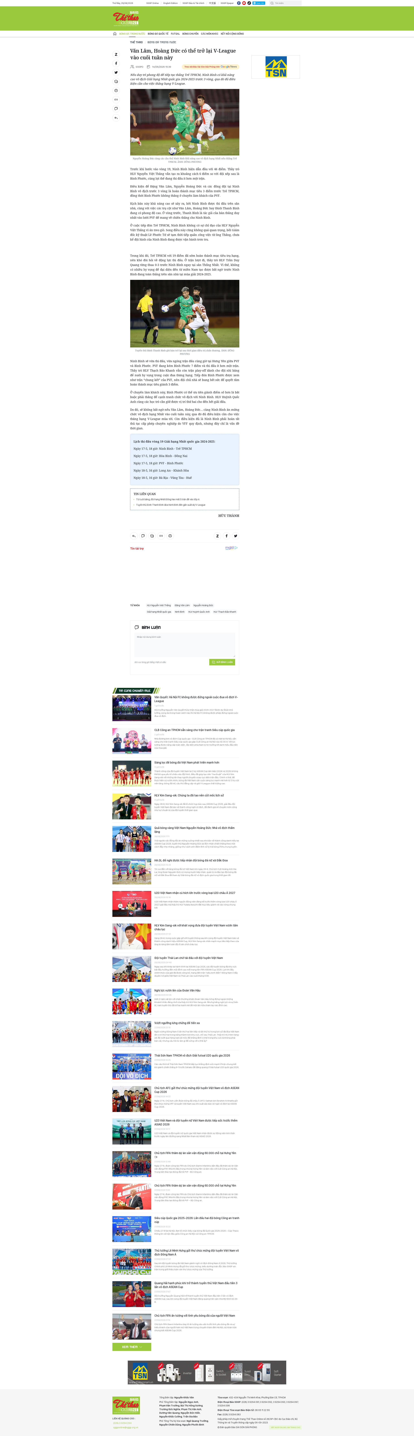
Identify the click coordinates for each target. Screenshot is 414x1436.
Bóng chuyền (190, 33)
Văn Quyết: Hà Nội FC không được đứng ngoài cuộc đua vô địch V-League (196, 699)
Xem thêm (130, 1347)
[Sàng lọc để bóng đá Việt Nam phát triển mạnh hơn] (131, 774)
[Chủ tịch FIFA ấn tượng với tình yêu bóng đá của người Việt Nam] (131, 1327)
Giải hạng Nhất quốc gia (159, 611)
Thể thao (136, 42)
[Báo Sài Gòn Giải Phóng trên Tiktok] (249, 3)
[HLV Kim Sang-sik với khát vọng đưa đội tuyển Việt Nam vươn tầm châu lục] (131, 936)
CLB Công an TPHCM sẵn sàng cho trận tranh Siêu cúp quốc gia (194, 730)
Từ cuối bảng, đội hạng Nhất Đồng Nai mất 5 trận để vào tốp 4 (168, 499)
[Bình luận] (116, 108)
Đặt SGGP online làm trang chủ (285, 1427)
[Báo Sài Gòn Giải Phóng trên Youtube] (244, 3)
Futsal (175, 33)
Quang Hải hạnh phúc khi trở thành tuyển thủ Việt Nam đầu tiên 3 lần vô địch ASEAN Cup (195, 1285)
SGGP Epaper (227, 3)
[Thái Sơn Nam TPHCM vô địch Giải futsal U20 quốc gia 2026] (131, 1066)
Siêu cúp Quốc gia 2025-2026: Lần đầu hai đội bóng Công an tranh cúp (196, 1220)
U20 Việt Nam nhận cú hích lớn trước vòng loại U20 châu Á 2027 (194, 893)
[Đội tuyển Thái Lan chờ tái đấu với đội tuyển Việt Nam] (131, 969)
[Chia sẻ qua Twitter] (116, 72)
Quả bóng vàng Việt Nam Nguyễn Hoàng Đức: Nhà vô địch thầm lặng (194, 829)
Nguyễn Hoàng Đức (203, 605)
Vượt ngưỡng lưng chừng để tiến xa (177, 1023)
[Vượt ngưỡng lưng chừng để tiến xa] (131, 1034)
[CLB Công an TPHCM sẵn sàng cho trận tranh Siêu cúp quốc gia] (131, 741)
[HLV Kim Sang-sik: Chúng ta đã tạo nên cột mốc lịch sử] (131, 806)
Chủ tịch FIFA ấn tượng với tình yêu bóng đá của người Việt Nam (194, 1315)
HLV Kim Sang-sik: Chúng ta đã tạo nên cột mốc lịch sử (189, 795)
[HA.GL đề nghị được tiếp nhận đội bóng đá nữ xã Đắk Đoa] (131, 871)
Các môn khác (209, 33)
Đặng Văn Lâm (182, 605)
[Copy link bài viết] (116, 99)
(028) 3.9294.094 (122, 1423)
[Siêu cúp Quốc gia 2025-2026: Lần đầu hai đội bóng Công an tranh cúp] (131, 1229)
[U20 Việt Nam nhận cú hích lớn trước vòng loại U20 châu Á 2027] (131, 904)
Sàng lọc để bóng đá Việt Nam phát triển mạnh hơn (186, 762)
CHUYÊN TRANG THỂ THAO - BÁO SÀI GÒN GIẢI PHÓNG (126, 18)
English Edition (170, 3)
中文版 (212, 3)
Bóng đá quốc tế (158, 33)
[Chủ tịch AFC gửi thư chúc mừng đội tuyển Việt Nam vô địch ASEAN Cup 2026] (131, 1099)
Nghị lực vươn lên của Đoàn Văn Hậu (177, 990)
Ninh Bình (180, 611)
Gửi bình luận (224, 662)
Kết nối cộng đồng (232, 33)
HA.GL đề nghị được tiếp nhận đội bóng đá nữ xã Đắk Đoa (191, 860)
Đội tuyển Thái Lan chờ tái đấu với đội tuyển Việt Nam (188, 958)
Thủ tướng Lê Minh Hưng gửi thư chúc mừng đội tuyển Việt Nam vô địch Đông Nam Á (196, 1252)
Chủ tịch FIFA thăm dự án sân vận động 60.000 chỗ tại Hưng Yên (195, 1153)
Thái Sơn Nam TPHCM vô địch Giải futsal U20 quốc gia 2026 (192, 1055)
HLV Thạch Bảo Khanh (225, 611)
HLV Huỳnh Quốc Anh (199, 611)
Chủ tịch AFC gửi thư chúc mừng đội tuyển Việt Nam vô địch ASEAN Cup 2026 (196, 1090)
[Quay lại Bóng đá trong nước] (116, 117)
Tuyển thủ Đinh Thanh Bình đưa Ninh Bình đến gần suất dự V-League (170, 504)
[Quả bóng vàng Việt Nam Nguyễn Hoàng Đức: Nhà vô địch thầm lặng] (131, 839)
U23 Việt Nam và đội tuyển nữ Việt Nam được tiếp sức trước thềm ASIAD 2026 (195, 1122)
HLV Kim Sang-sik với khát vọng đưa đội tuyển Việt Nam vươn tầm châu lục (196, 927)
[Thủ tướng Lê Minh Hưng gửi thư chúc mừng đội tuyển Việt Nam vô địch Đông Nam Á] (131, 1262)
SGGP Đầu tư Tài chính (193, 3)
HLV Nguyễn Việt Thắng (159, 605)
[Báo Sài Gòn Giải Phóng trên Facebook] (239, 3)
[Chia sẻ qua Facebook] (116, 63)
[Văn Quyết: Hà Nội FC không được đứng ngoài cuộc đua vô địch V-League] (131, 708)
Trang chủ (114, 34)
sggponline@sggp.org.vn (125, 1427)
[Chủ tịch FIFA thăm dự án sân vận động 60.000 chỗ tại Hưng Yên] (131, 1164)
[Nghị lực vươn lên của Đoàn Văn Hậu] (131, 1001)
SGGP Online (152, 3)
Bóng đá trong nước (132, 33)
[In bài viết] (116, 90)
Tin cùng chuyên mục (135, 690)
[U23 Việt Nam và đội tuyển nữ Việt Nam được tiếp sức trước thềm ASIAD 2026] (131, 1131)
